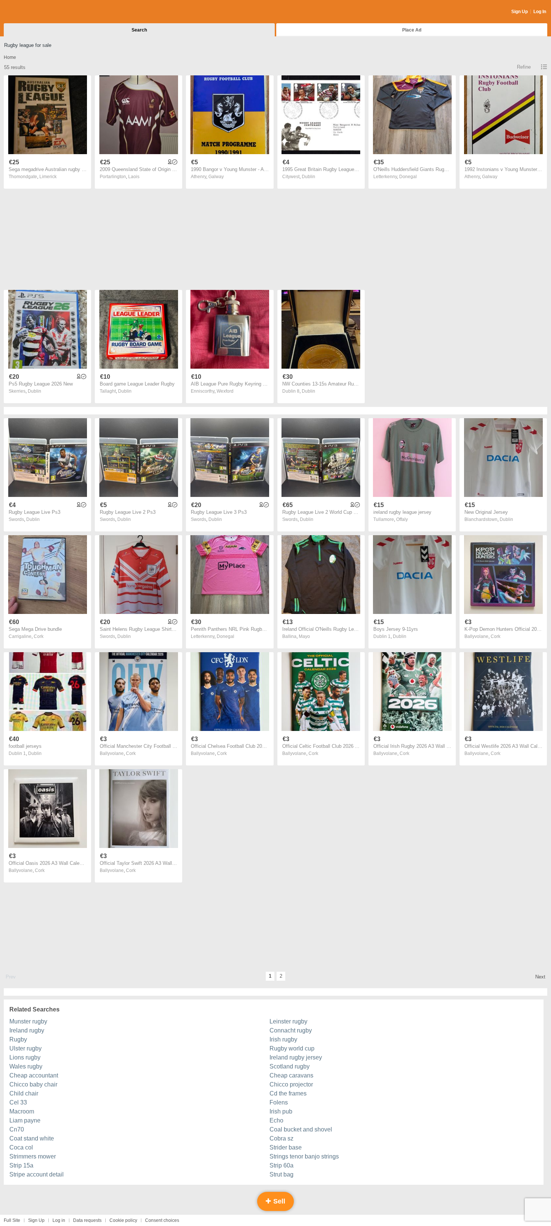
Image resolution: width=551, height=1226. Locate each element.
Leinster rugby (288, 1021)
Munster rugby (28, 1021)
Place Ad (411, 30)
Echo (276, 1120)
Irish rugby (283, 1039)
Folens (279, 1102)
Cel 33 (18, 1102)
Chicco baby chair (33, 1084)
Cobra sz (281, 1138)
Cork (38, 636)
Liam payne (24, 1120)
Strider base (286, 1147)
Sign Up (519, 11)
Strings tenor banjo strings (304, 1156)
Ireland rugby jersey (296, 1057)
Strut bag (281, 1174)
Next (540, 977)
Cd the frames (288, 1093)
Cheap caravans (291, 1075)
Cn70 (16, 1129)
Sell (278, 1201)
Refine (524, 67)
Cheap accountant (33, 1075)
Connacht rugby (291, 1030)
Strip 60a (281, 1165)
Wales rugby (25, 1066)
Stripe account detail (36, 1174)
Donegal (408, 176)
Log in (58, 1220)
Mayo (304, 636)
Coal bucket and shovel (301, 1129)
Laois (133, 176)
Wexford (225, 391)
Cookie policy (123, 1220)
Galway (216, 176)
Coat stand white (31, 1138)
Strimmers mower (32, 1156)
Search (139, 30)
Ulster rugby (25, 1048)
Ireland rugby (26, 1030)
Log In (539, 11)
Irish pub (281, 1111)
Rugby (18, 1039)
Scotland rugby (290, 1066)
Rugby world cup (292, 1048)
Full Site (12, 1220)
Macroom (21, 1111)
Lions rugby (24, 1057)
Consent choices (162, 1220)
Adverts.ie (33, 12)
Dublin (308, 176)
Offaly (402, 519)
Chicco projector (291, 1084)
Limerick (48, 176)
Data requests (87, 1220)
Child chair (23, 1093)
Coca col (21, 1147)
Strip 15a (21, 1165)
